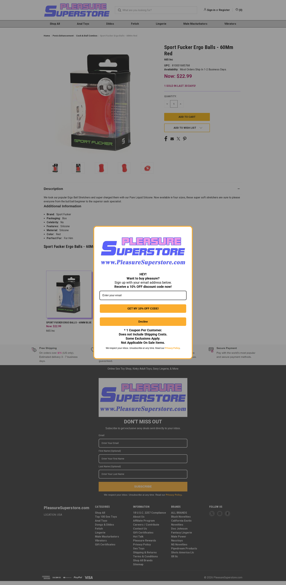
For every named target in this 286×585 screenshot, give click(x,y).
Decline (143, 321)
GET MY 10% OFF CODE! (143, 308)
